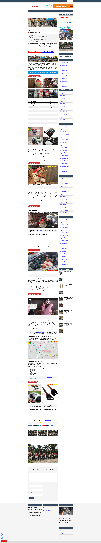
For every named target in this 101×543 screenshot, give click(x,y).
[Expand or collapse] (56, 35)
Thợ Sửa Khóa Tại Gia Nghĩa (64, 210)
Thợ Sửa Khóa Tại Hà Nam (63, 147)
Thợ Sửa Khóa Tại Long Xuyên (64, 224)
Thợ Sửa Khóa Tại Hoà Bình (64, 153)
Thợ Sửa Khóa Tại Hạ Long (63, 137)
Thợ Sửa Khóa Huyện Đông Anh (64, 86)
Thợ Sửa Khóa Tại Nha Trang (64, 183)
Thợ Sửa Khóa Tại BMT (63, 180)
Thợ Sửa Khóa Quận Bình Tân (64, 114)
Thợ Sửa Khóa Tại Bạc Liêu (63, 254)
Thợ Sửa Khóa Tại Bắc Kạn (63, 131)
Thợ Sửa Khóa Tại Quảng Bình (64, 196)
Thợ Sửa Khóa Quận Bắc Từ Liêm (64, 78)
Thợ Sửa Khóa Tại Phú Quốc (64, 264)
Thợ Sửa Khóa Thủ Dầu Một (64, 229)
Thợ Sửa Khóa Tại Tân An (63, 245)
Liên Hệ (45, 507)
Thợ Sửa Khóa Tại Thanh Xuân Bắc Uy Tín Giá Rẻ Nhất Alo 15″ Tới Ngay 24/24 (42, 438)
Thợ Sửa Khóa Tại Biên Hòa (64, 222)
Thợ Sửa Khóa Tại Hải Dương (64, 171)
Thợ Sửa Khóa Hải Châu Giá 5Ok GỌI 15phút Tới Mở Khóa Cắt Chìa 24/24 (68, 305)
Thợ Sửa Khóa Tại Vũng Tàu (64, 221)
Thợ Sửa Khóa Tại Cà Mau (63, 256)
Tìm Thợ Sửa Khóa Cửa (63, 538)
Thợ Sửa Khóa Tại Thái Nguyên (64, 134)
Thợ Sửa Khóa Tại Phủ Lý (63, 145)
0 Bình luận (44, 32)
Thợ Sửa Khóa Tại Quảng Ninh (64, 136)
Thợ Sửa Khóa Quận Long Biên (64, 68)
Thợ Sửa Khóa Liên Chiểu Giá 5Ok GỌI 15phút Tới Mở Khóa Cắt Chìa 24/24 (68, 324)
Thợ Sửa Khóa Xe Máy (63, 533)
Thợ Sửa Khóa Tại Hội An (63, 207)
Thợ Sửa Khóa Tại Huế (63, 188)
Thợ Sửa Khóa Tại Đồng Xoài (64, 237)
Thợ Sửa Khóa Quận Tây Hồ (64, 75)
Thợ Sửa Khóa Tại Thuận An (64, 232)
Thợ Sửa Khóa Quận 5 (63, 98)
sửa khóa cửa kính (49, 377)
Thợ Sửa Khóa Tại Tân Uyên (64, 235)
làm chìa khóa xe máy (38, 405)
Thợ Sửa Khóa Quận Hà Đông (64, 62)
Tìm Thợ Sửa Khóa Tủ (63, 530)
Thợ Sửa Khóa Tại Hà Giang (64, 160)
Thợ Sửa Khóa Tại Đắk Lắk (63, 212)
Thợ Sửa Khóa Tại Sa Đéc (63, 248)
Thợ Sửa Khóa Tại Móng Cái (64, 139)
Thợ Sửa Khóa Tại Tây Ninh (64, 240)
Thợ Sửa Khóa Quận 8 (63, 103)
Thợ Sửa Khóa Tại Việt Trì (63, 152)
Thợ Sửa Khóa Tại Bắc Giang (64, 129)
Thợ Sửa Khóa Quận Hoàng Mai (64, 70)
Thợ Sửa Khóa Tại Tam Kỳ (63, 199)
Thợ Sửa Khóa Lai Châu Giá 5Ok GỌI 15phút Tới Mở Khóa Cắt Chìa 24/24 (68, 311)
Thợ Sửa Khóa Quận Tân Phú (64, 119)
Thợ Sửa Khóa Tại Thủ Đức (63, 111)
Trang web (30, 492)
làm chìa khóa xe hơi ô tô (42, 274)
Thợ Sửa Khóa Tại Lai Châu (64, 168)
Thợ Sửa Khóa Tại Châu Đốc (64, 251)
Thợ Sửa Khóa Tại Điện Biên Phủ (64, 166)
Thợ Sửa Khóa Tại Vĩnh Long (64, 261)
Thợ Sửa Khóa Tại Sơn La (63, 169)
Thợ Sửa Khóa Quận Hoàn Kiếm (64, 73)
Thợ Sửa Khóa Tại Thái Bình (64, 144)
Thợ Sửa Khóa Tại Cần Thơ (64, 219)
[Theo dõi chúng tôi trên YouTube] (70, 56)
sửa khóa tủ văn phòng (41, 332)
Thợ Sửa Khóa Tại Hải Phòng (64, 126)
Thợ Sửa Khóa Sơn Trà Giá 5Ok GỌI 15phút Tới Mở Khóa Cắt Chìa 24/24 (68, 292)
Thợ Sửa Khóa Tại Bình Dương (64, 227)
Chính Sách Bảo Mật (47, 510)
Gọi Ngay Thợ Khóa (46, 417)
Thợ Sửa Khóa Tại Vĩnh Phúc (64, 155)
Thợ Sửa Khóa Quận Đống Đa (64, 65)
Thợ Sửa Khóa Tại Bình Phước (64, 238)
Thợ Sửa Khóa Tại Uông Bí (63, 142)
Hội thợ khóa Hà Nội (48, 420)
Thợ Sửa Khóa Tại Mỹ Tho (63, 246)
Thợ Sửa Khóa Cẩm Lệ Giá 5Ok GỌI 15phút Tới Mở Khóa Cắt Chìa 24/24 (68, 298)
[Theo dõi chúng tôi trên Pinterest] (66, 56)
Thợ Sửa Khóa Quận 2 (63, 93)
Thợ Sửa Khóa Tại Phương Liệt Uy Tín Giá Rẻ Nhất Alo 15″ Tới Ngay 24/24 (52, 438)
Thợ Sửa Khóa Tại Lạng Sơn (64, 158)
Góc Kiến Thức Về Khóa (47, 512)
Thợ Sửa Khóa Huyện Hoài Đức (64, 83)
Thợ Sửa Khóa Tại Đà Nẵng (64, 178)
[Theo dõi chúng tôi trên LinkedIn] (63, 56)
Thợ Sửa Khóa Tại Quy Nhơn (64, 191)
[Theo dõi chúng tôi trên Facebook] (61, 56)
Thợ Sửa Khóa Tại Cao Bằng (64, 161)
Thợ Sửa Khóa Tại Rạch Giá (64, 253)
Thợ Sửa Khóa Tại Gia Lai (63, 204)
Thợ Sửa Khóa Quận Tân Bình (64, 117)
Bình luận (30, 471)
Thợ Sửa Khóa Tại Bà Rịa (63, 243)
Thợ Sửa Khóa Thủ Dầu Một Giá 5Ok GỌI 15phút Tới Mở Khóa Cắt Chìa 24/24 (68, 330)
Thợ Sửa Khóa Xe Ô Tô (63, 535)
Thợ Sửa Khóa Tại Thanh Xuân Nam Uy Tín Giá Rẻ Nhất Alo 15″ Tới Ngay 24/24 (32, 438)
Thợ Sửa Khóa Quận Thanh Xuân (64, 67)
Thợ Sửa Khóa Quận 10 (63, 106)
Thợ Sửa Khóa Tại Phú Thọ (63, 150)
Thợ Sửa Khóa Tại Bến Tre (63, 259)
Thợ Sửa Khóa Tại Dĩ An (63, 230)
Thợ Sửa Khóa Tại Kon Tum (64, 202)
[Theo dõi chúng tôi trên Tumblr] (68, 56)
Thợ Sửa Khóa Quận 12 (63, 109)
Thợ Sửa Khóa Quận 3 (63, 95)
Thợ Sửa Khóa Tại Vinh (63, 186)
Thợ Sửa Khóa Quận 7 (63, 101)
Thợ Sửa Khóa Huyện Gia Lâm (64, 81)
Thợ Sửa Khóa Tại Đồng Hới (64, 194)
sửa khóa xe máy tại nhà (41, 230)
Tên (29, 483)
